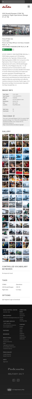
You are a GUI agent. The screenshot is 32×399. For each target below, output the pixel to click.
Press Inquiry (7, 352)
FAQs (4, 343)
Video (21, 328)
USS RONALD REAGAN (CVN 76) (12, 46)
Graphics (22, 333)
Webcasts (22, 338)
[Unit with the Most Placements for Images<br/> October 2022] (28, 46)
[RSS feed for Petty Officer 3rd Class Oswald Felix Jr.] (9, 44)
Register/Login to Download (12, 299)
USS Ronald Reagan (7, 287)
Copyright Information (8, 345)
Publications (23, 337)
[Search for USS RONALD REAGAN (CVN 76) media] (24, 46)
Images (21, 326)
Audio (21, 331)
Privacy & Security (7, 341)
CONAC (4, 284)
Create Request (7, 354)
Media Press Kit (7, 356)
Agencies (5, 361)
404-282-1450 (6, 312)
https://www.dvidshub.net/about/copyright (13, 124)
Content (22, 324)
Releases (22, 314)
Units (4, 359)
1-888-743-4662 (7, 323)
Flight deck (5, 289)
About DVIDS (7, 337)
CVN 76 (18, 287)
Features (6, 330)
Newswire (6, 334)
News (21, 330)
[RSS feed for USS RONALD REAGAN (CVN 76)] (26, 46)
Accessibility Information (9, 347)
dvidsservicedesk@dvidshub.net (11, 317)
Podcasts (22, 335)
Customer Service (7, 348)
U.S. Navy (18, 289)
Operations (19, 284)
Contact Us (6, 340)
